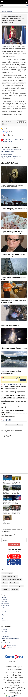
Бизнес (3, 617)
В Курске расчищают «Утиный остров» (11, 156)
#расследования (14, 582)
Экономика (4, 609)
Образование (4, 618)
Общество (9, 11)
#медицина (5, 589)
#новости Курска (7, 573)
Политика (4, 601)
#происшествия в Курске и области (12, 579)
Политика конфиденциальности (10, 638)
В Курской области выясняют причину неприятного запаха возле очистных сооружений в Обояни (11, 371)
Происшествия (5, 603)
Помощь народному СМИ (11, 378)
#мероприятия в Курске (16, 586)
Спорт (3, 607)
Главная (4, 11)
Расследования (5, 605)
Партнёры (4, 634)
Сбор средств (5, 636)
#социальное (15, 589)
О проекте (4, 629)
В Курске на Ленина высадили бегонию (11, 158)
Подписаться (14, 544)
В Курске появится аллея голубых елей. (11, 149)
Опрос (6, 419)
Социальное (4, 620)
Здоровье (3, 615)
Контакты (4, 631)
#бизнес (5, 582)
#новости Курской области (10, 576)
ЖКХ (2, 613)
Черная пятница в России (7, 151)
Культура (4, 611)
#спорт (5, 586)
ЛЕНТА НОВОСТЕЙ (11, 384)
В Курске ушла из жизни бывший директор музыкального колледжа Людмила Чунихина (13, 401)
